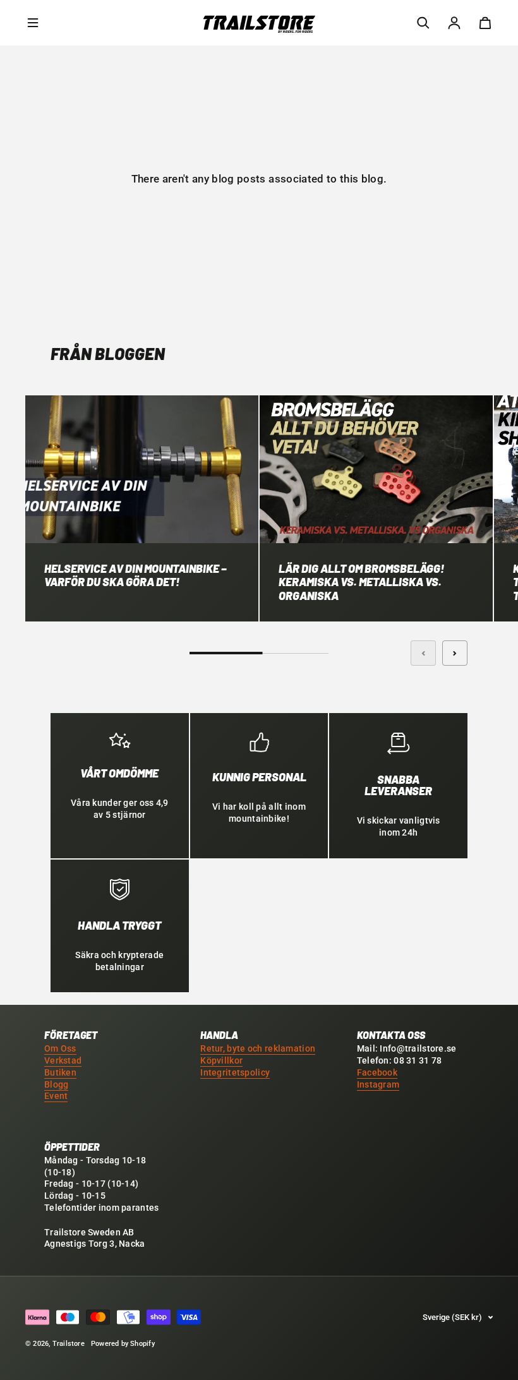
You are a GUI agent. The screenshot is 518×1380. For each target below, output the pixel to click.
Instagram (378, 1084)
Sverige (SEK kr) (452, 1317)
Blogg (56, 1084)
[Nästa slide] (454, 653)
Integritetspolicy (235, 1072)
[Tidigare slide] (423, 653)
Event (56, 1096)
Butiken (60, 1072)
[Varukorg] (485, 22)
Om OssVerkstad (62, 1054)
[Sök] (423, 22)
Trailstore (68, 1344)
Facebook (377, 1072)
